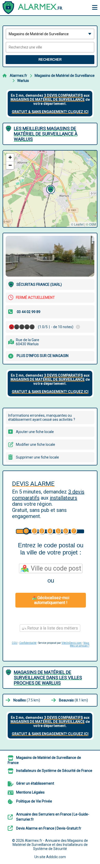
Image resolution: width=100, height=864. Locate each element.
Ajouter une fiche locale (35, 432)
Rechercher (50, 59)
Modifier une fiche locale (35, 444)
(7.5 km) (26, 700)
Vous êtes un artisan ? (79, 644)
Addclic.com (56, 857)
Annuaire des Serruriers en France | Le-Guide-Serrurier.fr (52, 816)
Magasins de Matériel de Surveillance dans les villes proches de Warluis (48, 678)
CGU (14, 642)
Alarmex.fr (18, 75)
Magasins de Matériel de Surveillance (65, 75)
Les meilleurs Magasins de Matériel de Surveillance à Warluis (45, 134)
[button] (50, 189)
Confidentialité (27, 642)
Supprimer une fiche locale (37, 457)
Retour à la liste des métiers (52, 628)
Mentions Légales (30, 792)
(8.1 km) (73, 700)
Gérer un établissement (35, 783)
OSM (92, 224)
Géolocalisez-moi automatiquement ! (51, 600)
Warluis (23, 81)
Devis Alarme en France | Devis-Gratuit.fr (48, 828)
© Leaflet (77, 224)
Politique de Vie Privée (34, 801)
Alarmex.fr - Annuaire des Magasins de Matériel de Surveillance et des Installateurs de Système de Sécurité (50, 844)
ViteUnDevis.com (72, 642)
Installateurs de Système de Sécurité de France (54, 771)
